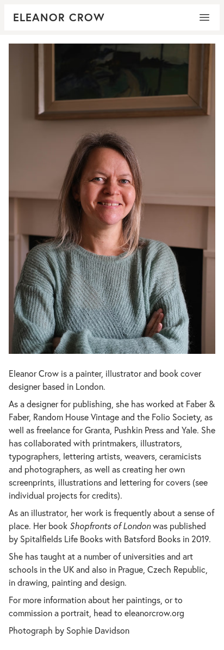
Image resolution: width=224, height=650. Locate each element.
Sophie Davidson (97, 630)
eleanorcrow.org (154, 612)
